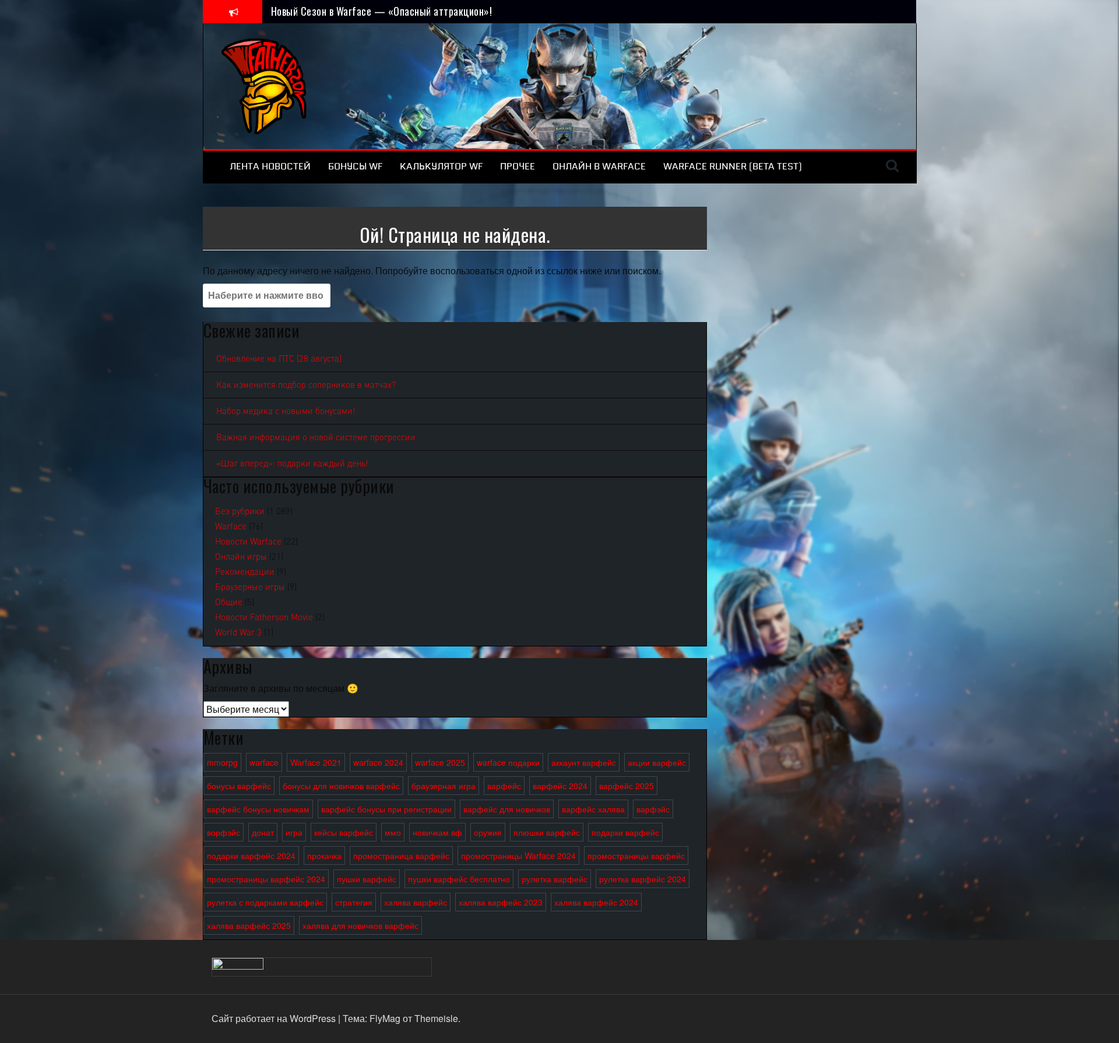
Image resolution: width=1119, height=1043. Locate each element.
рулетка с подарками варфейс (265, 902)
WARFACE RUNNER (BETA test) (732, 166)
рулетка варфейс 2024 (642, 879)
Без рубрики (240, 511)
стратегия (353, 902)
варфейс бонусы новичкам (258, 809)
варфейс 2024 (560, 785)
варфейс (504, 785)
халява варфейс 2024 (596, 902)
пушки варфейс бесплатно (459, 879)
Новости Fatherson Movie (264, 617)
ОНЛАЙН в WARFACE (599, 166)
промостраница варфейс (401, 855)
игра (294, 832)
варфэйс (653, 809)
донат (263, 832)
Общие (228, 602)
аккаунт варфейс (583, 762)
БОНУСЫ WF (355, 166)
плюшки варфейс (546, 832)
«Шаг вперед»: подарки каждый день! (292, 463)
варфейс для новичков (506, 809)
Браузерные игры (250, 587)
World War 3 (238, 632)
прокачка (324, 855)
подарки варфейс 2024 (251, 855)
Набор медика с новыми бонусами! (286, 411)
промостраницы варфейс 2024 (266, 879)
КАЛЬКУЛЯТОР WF (441, 166)
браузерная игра (443, 785)
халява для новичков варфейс (360, 925)
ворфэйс (223, 832)
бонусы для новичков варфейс (341, 785)
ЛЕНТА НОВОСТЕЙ (270, 166)
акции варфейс (657, 762)
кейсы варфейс (343, 832)
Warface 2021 (316, 762)
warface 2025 (440, 762)
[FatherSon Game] (264, 84)
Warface (231, 526)
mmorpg (222, 762)
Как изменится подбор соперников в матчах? (306, 385)
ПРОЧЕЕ (517, 166)
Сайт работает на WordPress (275, 1018)
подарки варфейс (625, 832)
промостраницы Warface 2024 (518, 855)
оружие (488, 832)
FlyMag (385, 1018)
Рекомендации (245, 572)
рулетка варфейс (554, 879)
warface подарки (508, 762)
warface (264, 762)
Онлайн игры (241, 556)
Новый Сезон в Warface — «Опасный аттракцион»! (381, 11)
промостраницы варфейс (636, 855)
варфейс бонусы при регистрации (386, 809)
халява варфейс (415, 902)
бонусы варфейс (239, 785)
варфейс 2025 (626, 785)
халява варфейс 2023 (501, 902)
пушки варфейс (366, 879)
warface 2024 (378, 762)
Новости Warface (248, 541)
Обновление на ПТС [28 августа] (279, 358)
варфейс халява (593, 809)
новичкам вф (437, 832)
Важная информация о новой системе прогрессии (316, 437)
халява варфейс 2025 (249, 925)
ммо (393, 832)
